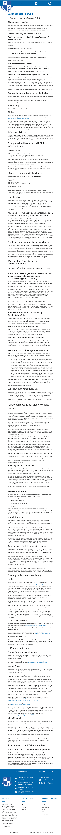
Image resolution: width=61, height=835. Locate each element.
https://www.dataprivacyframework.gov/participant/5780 (21, 715)
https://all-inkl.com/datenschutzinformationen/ (18, 118)
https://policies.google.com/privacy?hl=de (37, 662)
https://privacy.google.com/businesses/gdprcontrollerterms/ (36, 698)
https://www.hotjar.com (40, 584)
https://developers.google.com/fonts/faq (42, 661)
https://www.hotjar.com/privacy (42, 633)
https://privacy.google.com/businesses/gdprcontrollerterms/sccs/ (23, 700)
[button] (21, 3)
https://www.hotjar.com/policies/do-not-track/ (35, 625)
